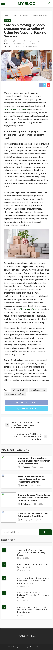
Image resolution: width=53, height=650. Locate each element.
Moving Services (32, 41)
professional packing (30, 46)
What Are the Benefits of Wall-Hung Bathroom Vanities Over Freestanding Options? (32, 479)
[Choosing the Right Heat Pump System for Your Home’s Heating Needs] (9, 553)
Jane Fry (24, 485)
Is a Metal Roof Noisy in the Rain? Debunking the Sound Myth (33, 514)
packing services (29, 43)
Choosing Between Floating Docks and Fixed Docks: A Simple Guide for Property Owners (34, 497)
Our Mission (31, 636)
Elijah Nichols (7, 44)
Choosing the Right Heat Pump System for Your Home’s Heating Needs (31, 552)
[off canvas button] (3, 3)
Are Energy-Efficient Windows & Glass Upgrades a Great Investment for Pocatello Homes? (34, 461)
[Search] (49, 3)
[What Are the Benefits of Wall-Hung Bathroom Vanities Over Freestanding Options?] (9, 596)
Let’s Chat (21, 636)
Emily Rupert (26, 467)
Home (7, 21)
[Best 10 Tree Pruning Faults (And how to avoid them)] (9, 568)
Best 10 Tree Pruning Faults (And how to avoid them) (32, 565)
